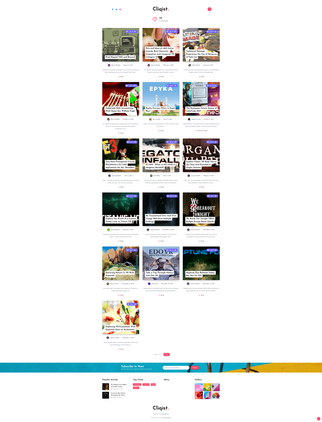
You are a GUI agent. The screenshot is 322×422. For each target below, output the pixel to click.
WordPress (165, 414)
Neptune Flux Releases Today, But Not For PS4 (200, 274)
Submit (195, 367)
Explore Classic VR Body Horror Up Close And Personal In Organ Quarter (201, 165)
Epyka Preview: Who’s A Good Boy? (160, 109)
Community (137, 384)
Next (166, 354)
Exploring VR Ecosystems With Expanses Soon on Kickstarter (121, 328)
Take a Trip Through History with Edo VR (159, 274)
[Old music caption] (216, 387)
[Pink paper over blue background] (199, 387)
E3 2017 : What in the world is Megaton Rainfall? (160, 166)
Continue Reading (131, 56)
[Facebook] (112, 9)
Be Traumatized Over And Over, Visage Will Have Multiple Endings (161, 219)
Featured (200, 130)
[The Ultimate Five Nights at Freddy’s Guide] (105, 386)
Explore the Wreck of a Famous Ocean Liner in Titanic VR (121, 220)
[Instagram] (120, 9)
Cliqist (160, 9)
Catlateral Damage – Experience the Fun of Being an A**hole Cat (201, 54)
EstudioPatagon (166, 417)
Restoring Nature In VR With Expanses (120, 274)
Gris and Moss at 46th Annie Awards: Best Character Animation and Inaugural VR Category (160, 52)
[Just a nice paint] (207, 395)
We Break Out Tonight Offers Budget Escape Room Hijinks (200, 220)
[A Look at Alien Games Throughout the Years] (105, 395)
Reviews (136, 387)
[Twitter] (116, 9)
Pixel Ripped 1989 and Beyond (120, 57)
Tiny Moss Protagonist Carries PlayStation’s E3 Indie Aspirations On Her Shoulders (120, 165)
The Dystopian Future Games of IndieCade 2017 (201, 109)
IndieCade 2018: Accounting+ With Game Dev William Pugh (120, 109)
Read (122, 76)
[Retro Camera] (207, 387)
